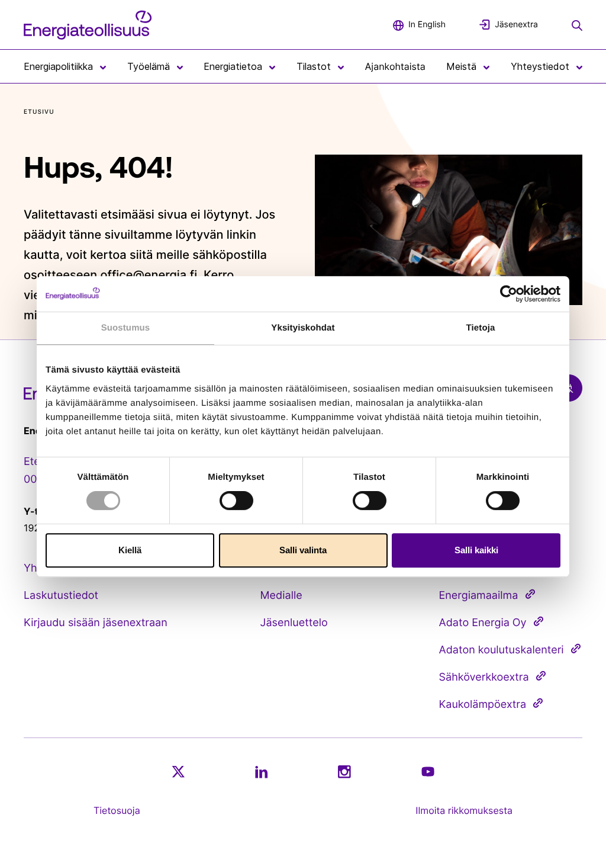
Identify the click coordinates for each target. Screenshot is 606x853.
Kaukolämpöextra (483, 704)
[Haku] (577, 24)
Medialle (281, 595)
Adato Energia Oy (483, 623)
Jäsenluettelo (294, 623)
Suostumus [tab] (125, 328)
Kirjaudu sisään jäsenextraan (95, 623)
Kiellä (129, 550)
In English (427, 25)
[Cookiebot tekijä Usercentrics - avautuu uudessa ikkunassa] (508, 294)
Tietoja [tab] (480, 328)
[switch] (236, 500)
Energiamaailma (478, 595)
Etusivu (39, 112)
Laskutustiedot (61, 595)
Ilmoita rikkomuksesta (463, 810)
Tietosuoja (117, 810)
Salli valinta (303, 550)
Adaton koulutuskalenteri (501, 650)
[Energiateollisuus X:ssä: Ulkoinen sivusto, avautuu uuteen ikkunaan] (178, 772)
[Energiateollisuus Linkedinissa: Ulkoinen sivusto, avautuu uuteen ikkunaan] (261, 771)
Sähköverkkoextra (484, 677)
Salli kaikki (476, 550)
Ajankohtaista (395, 66)
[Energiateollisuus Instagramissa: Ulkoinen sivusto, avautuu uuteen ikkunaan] (344, 771)
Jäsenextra (516, 25)
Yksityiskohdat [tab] (302, 328)
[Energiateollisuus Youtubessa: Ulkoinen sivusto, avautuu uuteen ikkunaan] (427, 772)
